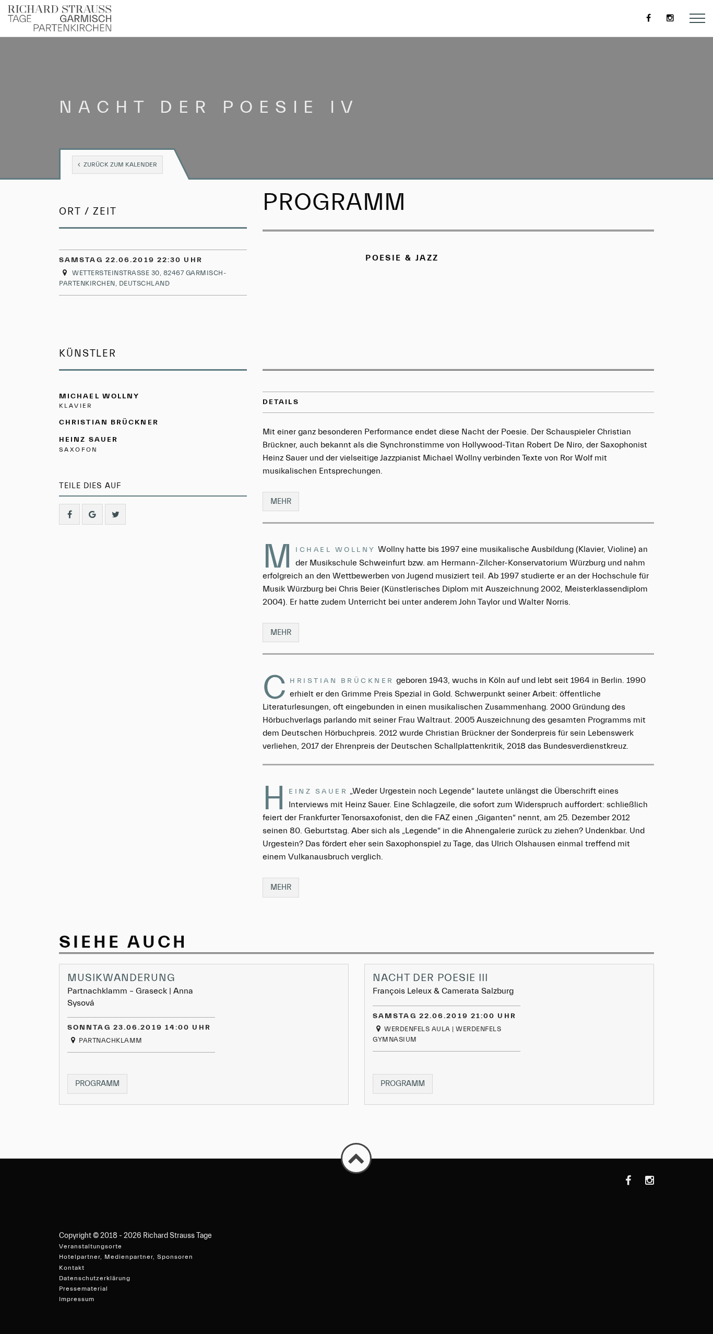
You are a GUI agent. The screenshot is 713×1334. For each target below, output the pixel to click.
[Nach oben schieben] (356, 1158)
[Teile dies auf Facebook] (69, 514)
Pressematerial (83, 1288)
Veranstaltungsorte (90, 1246)
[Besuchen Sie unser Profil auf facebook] (620, 1180)
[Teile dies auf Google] (92, 514)
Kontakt (72, 1267)
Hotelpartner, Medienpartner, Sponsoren (126, 1256)
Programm (101, 1083)
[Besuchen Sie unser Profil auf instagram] (643, 1180)
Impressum (76, 1299)
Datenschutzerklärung (94, 1278)
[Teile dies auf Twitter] (115, 514)
